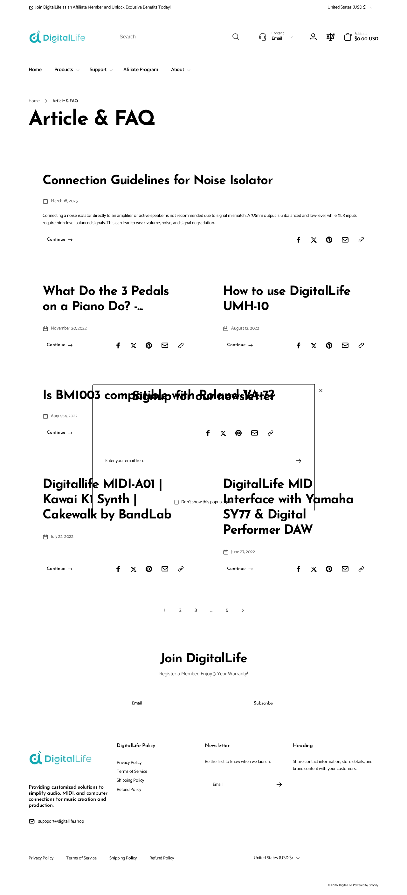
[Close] (320, 390)
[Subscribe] (299, 461)
